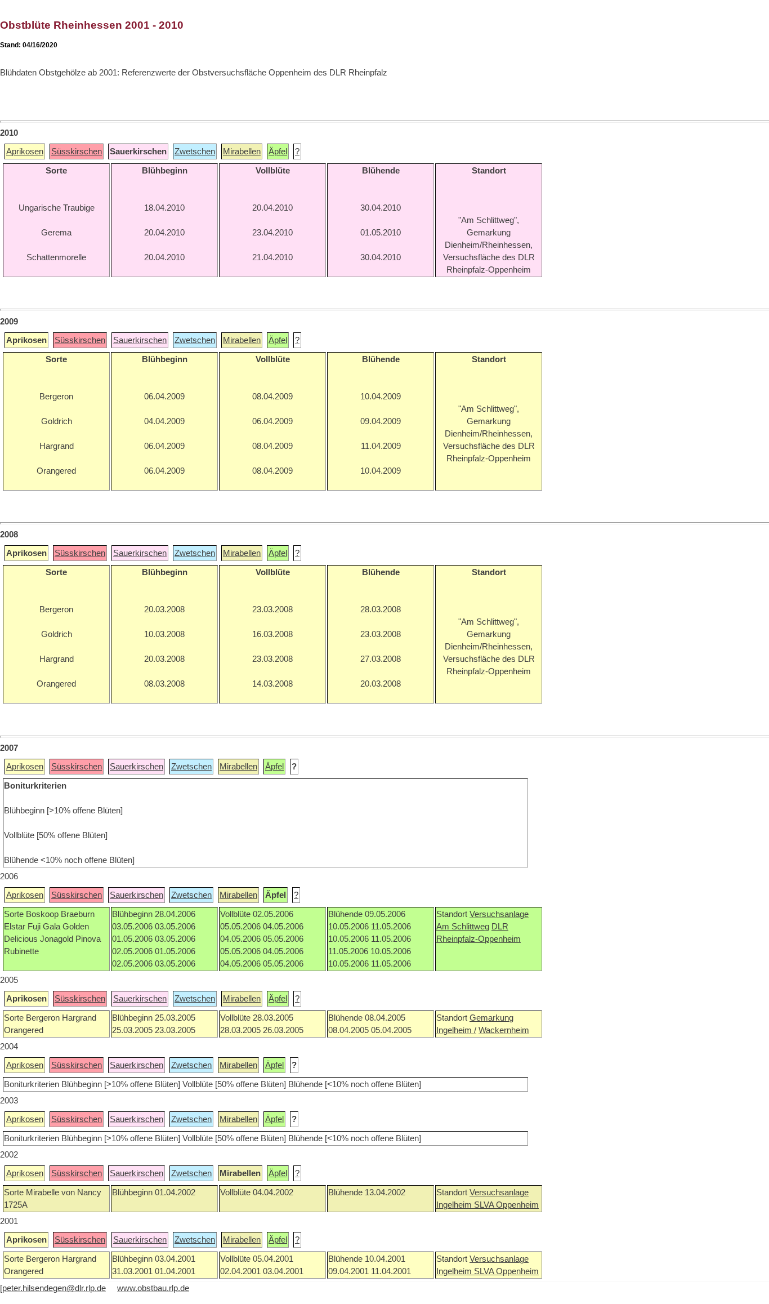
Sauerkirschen (140, 340)
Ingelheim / (456, 1030)
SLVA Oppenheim (506, 1204)
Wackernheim (504, 1030)
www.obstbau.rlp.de (153, 1288)
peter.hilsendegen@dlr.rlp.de (54, 1288)
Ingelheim (455, 1204)
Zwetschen (195, 151)
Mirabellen (242, 151)
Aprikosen (24, 151)
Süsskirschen (76, 151)
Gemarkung (491, 1017)
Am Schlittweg (462, 926)
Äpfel (278, 151)
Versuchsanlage (499, 914)
